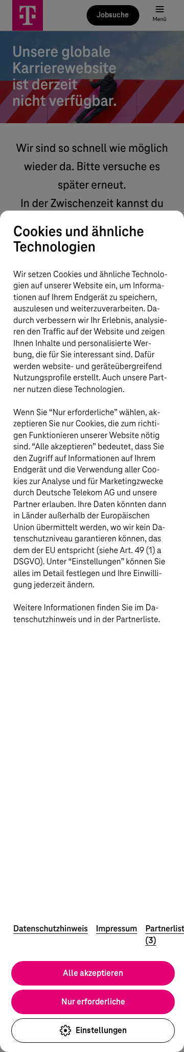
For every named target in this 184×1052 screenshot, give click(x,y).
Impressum (116, 928)
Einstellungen (101, 1030)
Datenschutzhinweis (50, 928)
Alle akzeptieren (93, 973)
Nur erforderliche (93, 1001)
